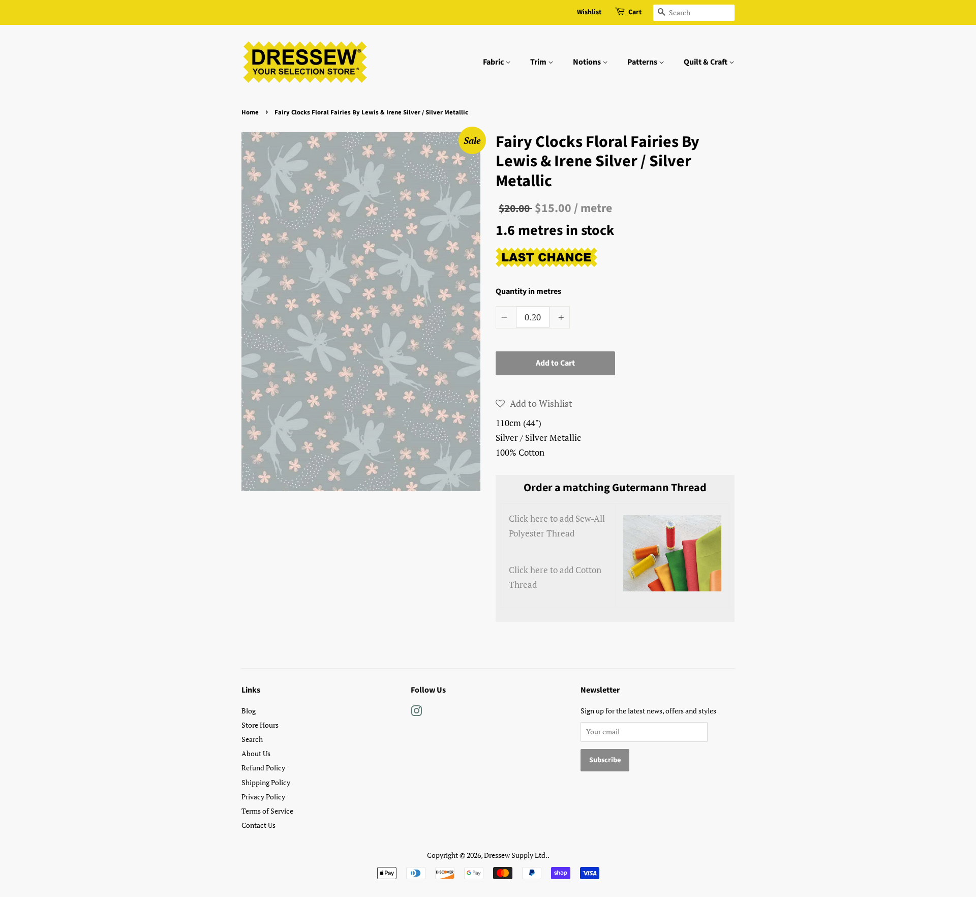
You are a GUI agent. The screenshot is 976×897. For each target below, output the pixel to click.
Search (252, 739)
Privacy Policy (263, 796)
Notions (587, 62)
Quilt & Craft (706, 62)
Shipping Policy (265, 782)
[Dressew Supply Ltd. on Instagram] (416, 712)
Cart (635, 12)
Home (250, 112)
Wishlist (589, 12)
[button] (534, 403)
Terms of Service (267, 811)
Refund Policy (263, 767)
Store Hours (260, 725)
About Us (255, 753)
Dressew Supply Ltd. (515, 855)
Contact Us (258, 825)
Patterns (643, 62)
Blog (248, 710)
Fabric (494, 62)
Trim (539, 62)
